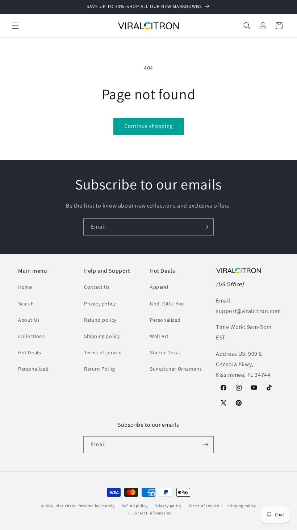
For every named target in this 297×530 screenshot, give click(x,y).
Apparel (159, 287)
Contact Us (97, 287)
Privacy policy (100, 303)
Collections (31, 336)
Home (25, 287)
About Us (29, 320)
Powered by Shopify (96, 505)
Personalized (33, 369)
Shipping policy (102, 336)
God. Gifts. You (167, 303)
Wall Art (159, 336)
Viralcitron (66, 505)
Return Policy (100, 369)
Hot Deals (29, 352)
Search (26, 303)
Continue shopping (148, 125)
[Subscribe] (205, 226)
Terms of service (103, 352)
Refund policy (100, 320)
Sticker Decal (165, 352)
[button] (15, 26)
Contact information (152, 513)
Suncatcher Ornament (175, 369)
